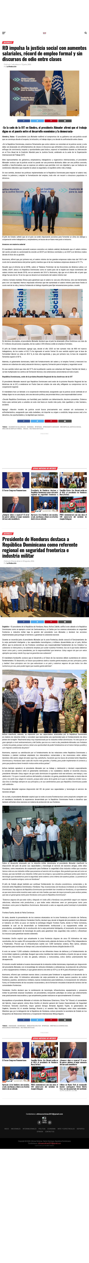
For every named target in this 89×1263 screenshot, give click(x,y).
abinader (12, 1026)
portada (39, 427)
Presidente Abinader (51, 427)
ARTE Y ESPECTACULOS (66, 1129)
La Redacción (11, 66)
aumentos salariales (17, 427)
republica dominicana (59, 1026)
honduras (22, 1026)
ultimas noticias (36, 429)
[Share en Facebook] (23, 120)
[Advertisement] (44, 15)
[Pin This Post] (51, 120)
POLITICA (42, 1129)
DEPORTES (80, 1129)
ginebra (31, 427)
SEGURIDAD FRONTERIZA (11, 1027)
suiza (26, 429)
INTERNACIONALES (29, 1129)
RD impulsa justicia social (71, 427)
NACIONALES (16, 1129)
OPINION (40, 1132)
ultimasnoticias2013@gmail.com (49, 1114)
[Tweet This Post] (37, 120)
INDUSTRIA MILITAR (34, 1026)
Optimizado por (44, 1145)
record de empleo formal (12, 429)
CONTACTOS (49, 1132)
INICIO (6, 1129)
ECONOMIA (51, 1129)
